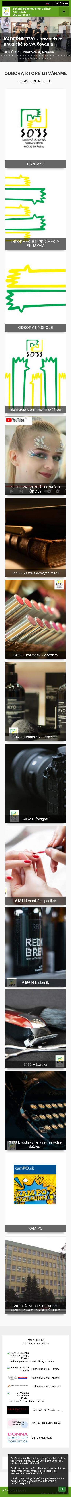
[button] (47, 3)
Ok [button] (62, 1489)
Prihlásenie (61, 3)
